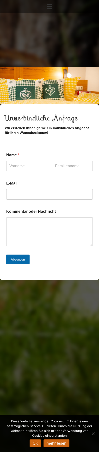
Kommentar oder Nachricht (31, 211)
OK (35, 443)
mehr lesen (56, 443)
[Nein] (93, 433)
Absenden (18, 259)
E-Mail (13, 183)
